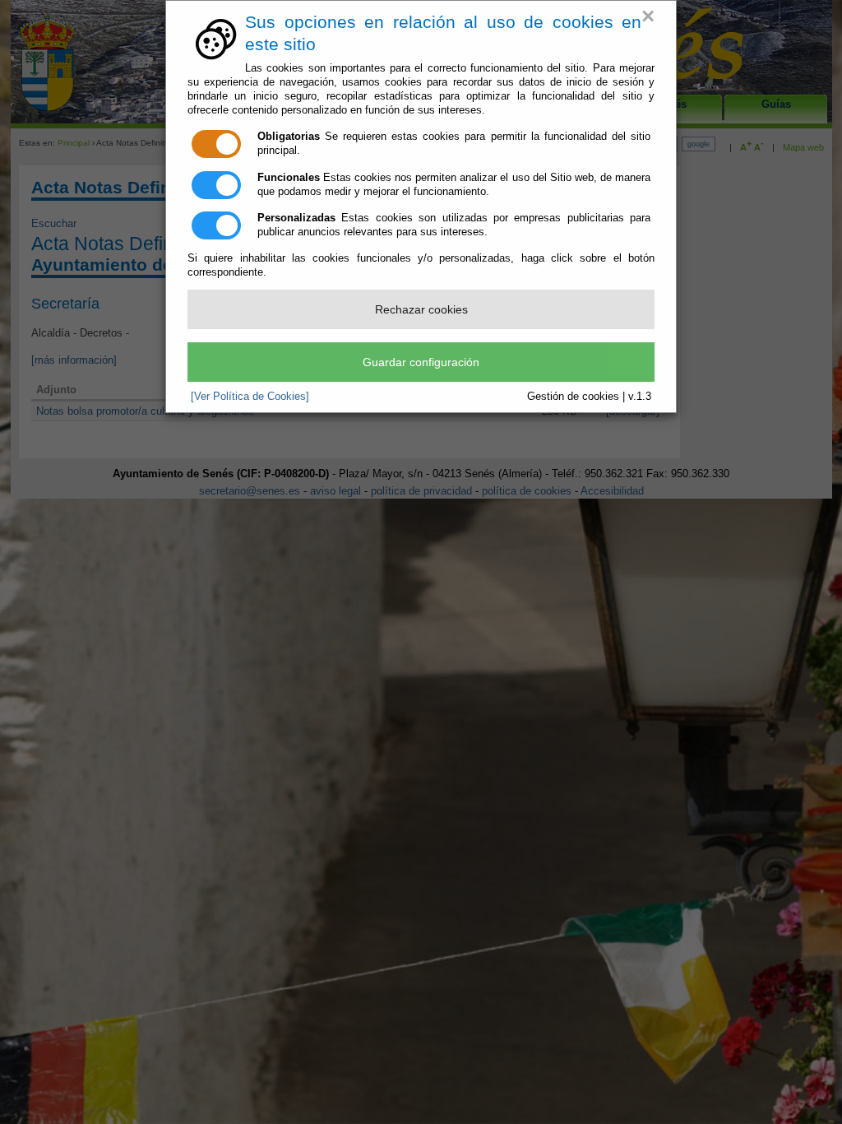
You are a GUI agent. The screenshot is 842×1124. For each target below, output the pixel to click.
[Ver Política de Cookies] (250, 396)
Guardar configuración (421, 362)
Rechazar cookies (421, 309)
